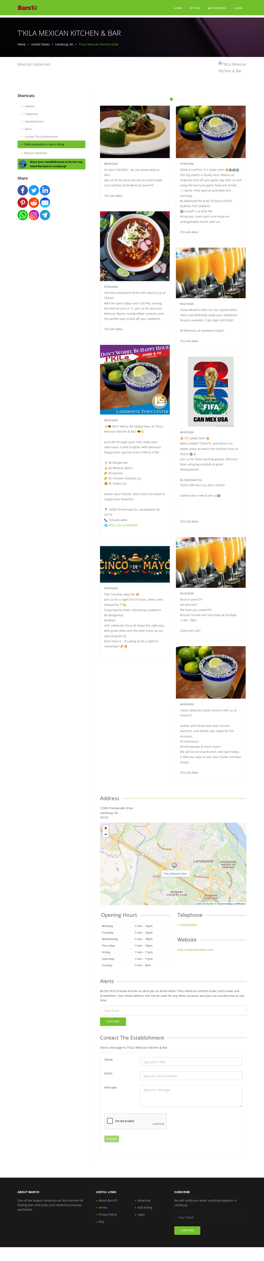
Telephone (31, 114)
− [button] (105, 834)
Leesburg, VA (64, 44)
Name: (108, 1059)
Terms (102, 1207)
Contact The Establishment (41, 136)
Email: (108, 1073)
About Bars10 (107, 1200)
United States (40, 44)
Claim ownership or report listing (44, 144)
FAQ (101, 1222)
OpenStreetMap (225, 903)
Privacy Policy (107, 1214)
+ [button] (105, 828)
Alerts (28, 129)
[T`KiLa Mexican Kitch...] (174, 865)
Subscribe (113, 1021)
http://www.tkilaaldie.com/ (195, 950)
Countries (218, 8)
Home (178, 8)
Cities (196, 8)
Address (29, 106)
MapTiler (209, 903)
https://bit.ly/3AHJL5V (123, 525)
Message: (110, 1087)
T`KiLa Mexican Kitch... (176, 873)
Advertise (144, 1200)
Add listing (145, 1207)
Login (238, 8)
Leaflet (197, 903)
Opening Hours (34, 121)
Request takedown (35, 153)
